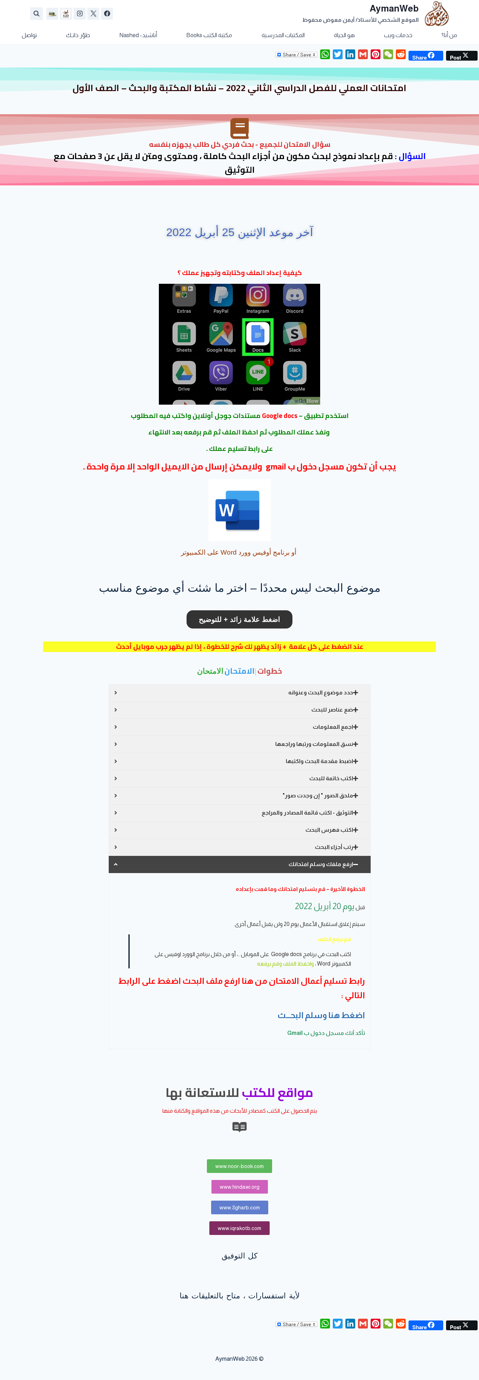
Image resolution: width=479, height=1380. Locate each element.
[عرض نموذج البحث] (36, 13)
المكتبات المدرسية (283, 35)
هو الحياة (344, 35)
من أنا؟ (449, 35)
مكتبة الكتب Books (209, 35)
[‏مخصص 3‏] (52, 14)
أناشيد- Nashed (138, 35)
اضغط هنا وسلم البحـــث (321, 1015)
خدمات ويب (398, 35)
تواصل (29, 35)
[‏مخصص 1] (66, 14)
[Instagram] (80, 14)
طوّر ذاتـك (78, 35)
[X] (93, 14)
